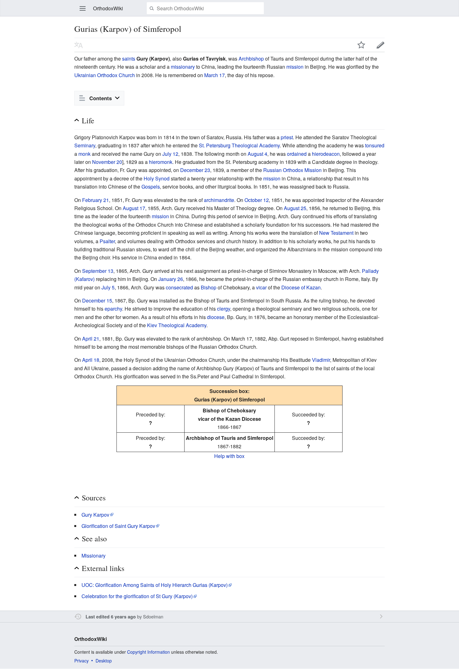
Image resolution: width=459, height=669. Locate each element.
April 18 (90, 359)
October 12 (256, 200)
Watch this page (361, 45)
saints (128, 58)
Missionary (93, 555)
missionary (183, 66)
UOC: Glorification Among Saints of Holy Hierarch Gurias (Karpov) (154, 584)
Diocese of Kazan (301, 287)
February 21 (95, 200)
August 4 (257, 153)
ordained (297, 153)
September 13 (97, 270)
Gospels (150, 186)
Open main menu (82, 8)
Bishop (208, 287)
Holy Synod (157, 178)
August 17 (134, 208)
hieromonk (160, 161)
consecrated (179, 287)
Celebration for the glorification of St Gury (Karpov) (137, 596)
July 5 (108, 287)
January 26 (170, 279)
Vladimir (321, 359)
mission (295, 66)
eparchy (113, 308)
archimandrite (219, 200)
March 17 (214, 75)
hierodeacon (326, 153)
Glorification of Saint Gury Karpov (118, 525)
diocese (216, 317)
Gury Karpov (95, 514)
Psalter (107, 241)
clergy (223, 308)
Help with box (229, 456)
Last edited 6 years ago (111, 616)
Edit (380, 45)
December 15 (97, 300)
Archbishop (251, 58)
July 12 (170, 153)
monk (84, 153)
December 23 (195, 170)
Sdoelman (153, 616)
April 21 (90, 338)
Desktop (104, 660)
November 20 (107, 161)
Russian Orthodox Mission (292, 170)
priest (287, 137)
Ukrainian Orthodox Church (104, 75)
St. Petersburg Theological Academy (239, 145)
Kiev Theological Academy (176, 325)
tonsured (374, 145)
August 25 (295, 208)
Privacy (81, 660)
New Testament (336, 232)
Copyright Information (148, 652)
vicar (261, 287)
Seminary (84, 145)
